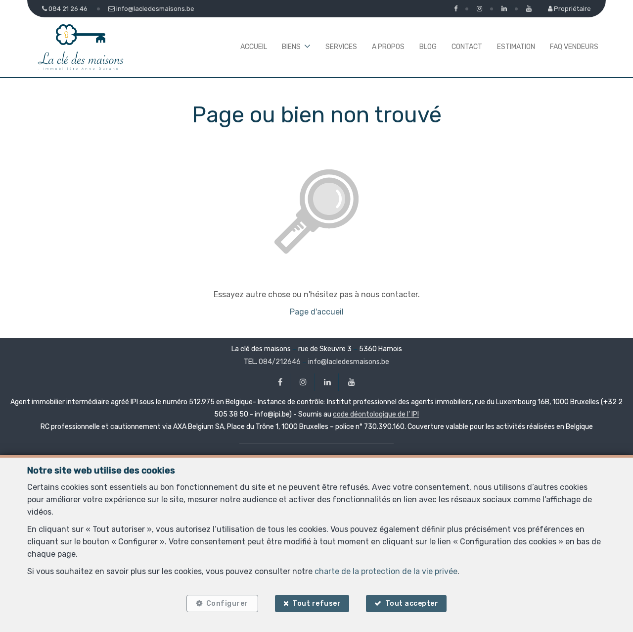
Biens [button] (291, 47)
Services (341, 47)
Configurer (227, 603)
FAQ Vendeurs (574, 47)
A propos (388, 47)
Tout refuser (316, 603)
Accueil (253, 47)
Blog (428, 47)
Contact (467, 47)
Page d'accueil (317, 311)
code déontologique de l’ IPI (376, 414)
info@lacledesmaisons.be (348, 362)
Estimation (516, 47)
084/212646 (280, 362)
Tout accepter (412, 603)
